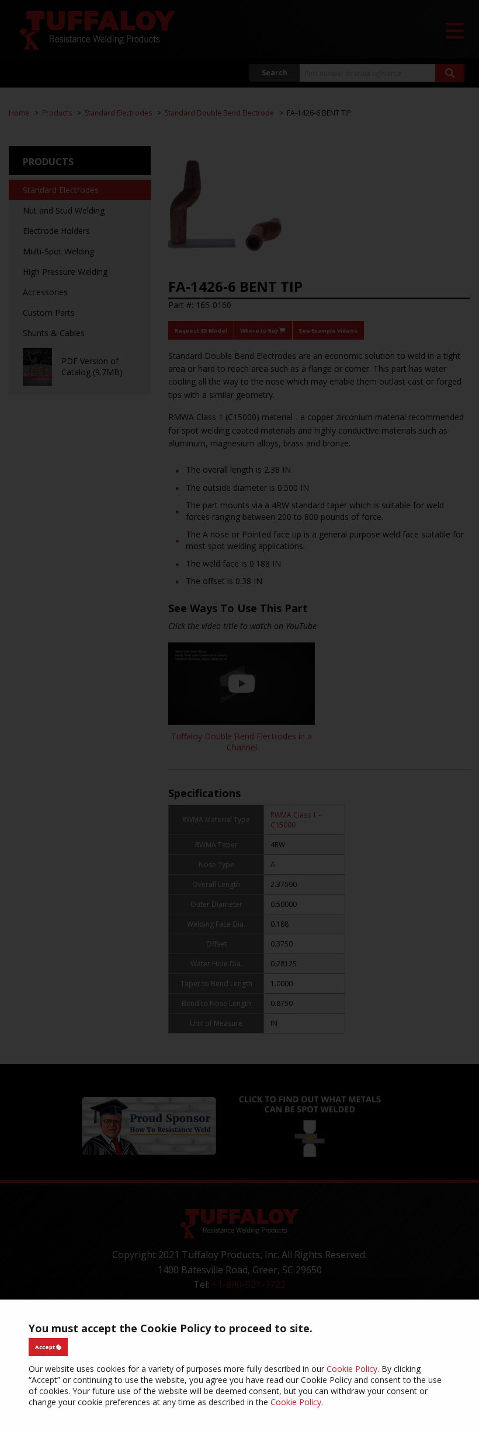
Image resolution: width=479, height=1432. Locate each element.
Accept (45, 1347)
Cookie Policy (352, 1368)
